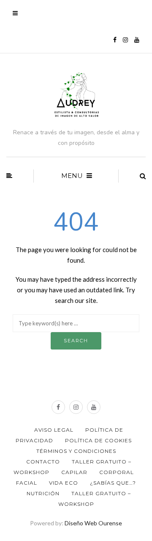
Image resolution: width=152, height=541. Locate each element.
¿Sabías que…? (113, 483)
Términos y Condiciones (76, 451)
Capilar (74, 472)
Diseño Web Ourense (93, 523)
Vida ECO (63, 483)
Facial (26, 483)
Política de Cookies (98, 440)
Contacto (43, 461)
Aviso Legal (53, 430)
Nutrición (43, 493)
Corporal (116, 472)
